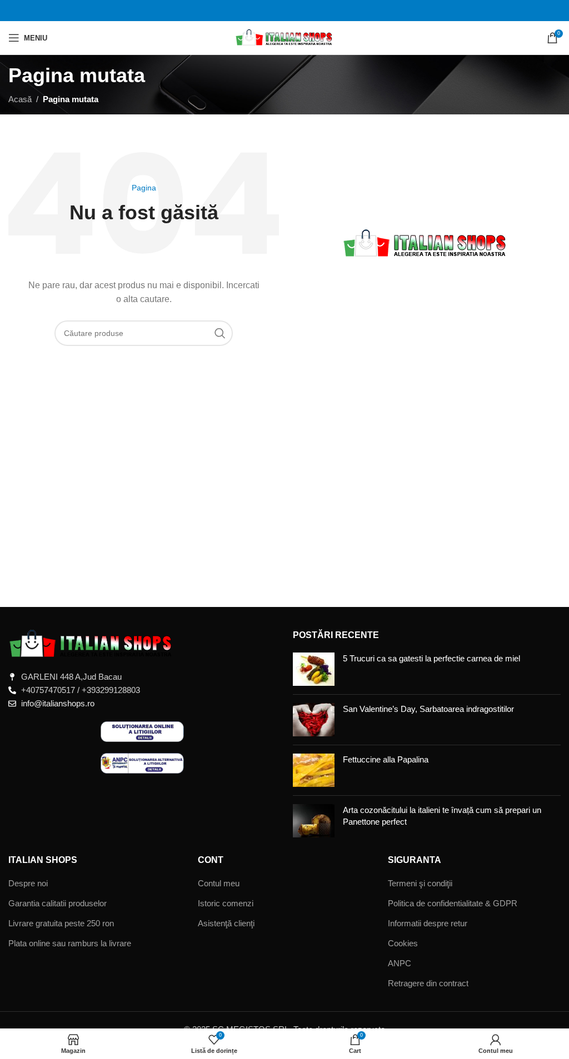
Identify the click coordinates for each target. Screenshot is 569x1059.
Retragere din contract (428, 983)
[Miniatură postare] (314, 669)
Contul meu (218, 883)
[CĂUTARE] (220, 333)
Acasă (20, 99)
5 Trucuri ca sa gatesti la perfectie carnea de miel (431, 658)
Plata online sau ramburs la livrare (69, 943)
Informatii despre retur (427, 923)
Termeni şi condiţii (420, 883)
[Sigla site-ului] (285, 37)
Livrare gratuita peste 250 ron (61, 923)
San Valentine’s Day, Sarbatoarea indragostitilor (428, 709)
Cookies (403, 943)
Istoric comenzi (225, 903)
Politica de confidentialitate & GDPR (452, 903)
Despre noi (28, 883)
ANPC (399, 963)
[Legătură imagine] (91, 643)
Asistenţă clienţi (226, 923)
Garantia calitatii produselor (57, 903)
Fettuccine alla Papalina (385, 759)
